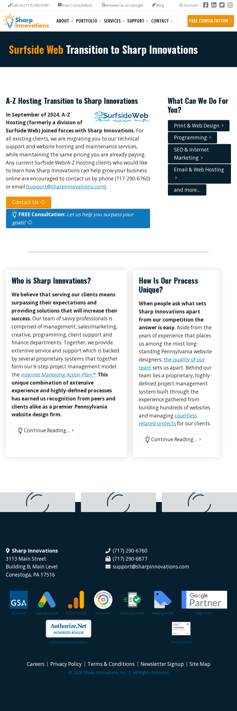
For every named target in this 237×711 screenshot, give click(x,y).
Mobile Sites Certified (132, 613)
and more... (187, 189)
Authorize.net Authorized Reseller (68, 642)
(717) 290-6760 (30, 5)
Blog (160, 5)
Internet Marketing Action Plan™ (58, 374)
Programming (191, 137)
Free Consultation (77, 5)
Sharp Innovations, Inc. (26, 21)
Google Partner (204, 613)
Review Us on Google (124, 5)
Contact (160, 21)
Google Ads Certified (47, 613)
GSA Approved (18, 613)
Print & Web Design (198, 125)
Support (136, 21)
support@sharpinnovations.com (66, 186)
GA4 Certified (103, 613)
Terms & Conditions (111, 664)
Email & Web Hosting (199, 173)
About (62, 21)
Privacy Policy (66, 664)
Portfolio (86, 21)
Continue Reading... (47, 430)
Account (190, 5)
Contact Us (26, 202)
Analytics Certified (76, 613)
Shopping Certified (162, 613)
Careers (36, 664)
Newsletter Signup (162, 664)
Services (112, 21)
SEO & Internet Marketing (191, 153)
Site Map (200, 664)
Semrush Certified (181, 642)
